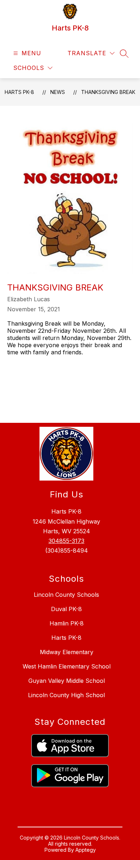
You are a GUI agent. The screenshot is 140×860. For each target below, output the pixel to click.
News (57, 92)
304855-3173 (66, 540)
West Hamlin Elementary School (67, 666)
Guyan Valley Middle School (66, 680)
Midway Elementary (66, 652)
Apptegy (85, 850)
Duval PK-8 (66, 609)
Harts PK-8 (19, 92)
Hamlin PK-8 (67, 623)
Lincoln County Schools (66, 594)
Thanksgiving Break (108, 92)
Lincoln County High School (66, 695)
